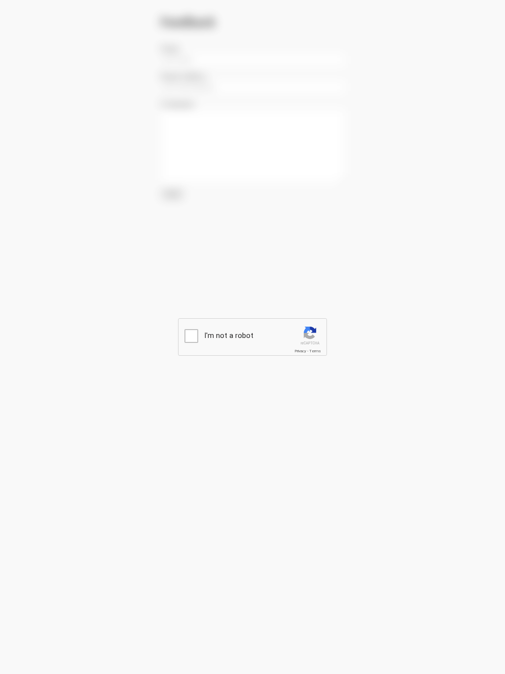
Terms (315, 351)
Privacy (300, 351)
